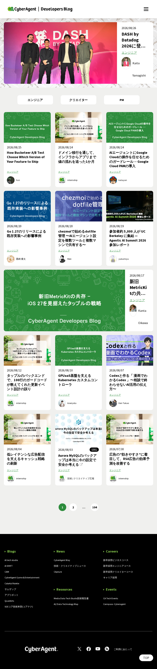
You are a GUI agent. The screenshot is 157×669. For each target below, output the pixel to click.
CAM (7, 571)
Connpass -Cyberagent (114, 604)
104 (94, 507)
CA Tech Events (110, 598)
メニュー (146, 7)
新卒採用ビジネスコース (115, 560)
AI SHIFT (9, 565)
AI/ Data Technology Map (66, 604)
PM (122, 100)
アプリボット (11, 594)
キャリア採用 (110, 577)
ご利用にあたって (123, 649)
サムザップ (10, 589)
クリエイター (78, 100)
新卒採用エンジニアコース (117, 565)
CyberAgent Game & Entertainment (22, 577)
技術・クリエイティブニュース (70, 565)
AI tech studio (11, 560)
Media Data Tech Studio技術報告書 (71, 598)
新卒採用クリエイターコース (118, 571)
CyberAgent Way (62, 560)
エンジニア (129, 53)
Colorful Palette (12, 583)
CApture (58, 571)
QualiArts (9, 600)
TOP (146, 658)
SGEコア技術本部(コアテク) (19, 606)
